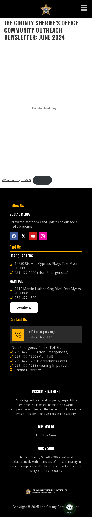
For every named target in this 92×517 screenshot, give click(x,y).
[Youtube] (33, 236)
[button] (84, 9)
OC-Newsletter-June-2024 (16, 180)
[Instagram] (43, 236)
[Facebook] (14, 236)
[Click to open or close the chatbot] (69, 508)
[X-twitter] (23, 236)
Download (42, 180)
